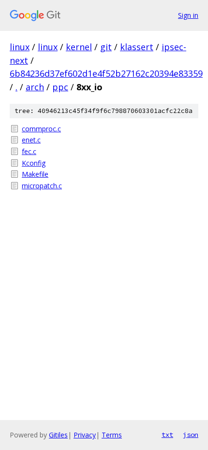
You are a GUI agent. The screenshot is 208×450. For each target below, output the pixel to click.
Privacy (85, 434)
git (106, 47)
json (190, 434)
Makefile (35, 174)
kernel (79, 47)
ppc (60, 87)
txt (167, 434)
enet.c (31, 139)
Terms (112, 434)
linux (20, 47)
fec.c (29, 151)
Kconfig (33, 163)
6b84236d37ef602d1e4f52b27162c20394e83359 (106, 73)
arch (35, 87)
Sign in (188, 15)
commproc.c (41, 128)
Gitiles (58, 434)
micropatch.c (42, 185)
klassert (136, 47)
